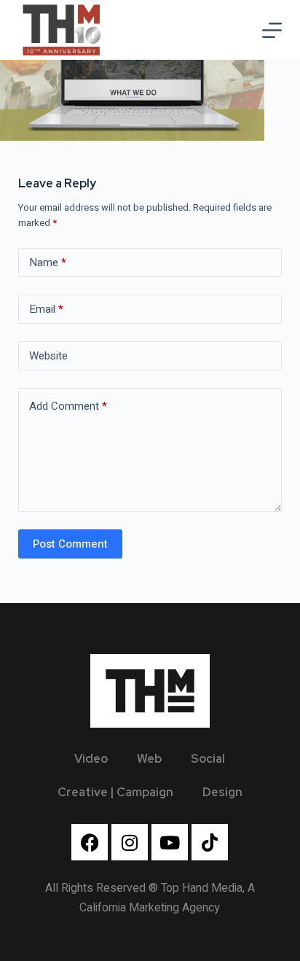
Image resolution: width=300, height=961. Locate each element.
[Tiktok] (210, 842)
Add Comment (68, 406)
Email (46, 309)
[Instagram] (129, 842)
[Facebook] (89, 842)
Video (91, 758)
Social (208, 758)
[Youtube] (169, 842)
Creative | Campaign (115, 792)
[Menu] (272, 30)
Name (47, 262)
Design (222, 792)
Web (149, 758)
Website (48, 356)
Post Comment (70, 544)
